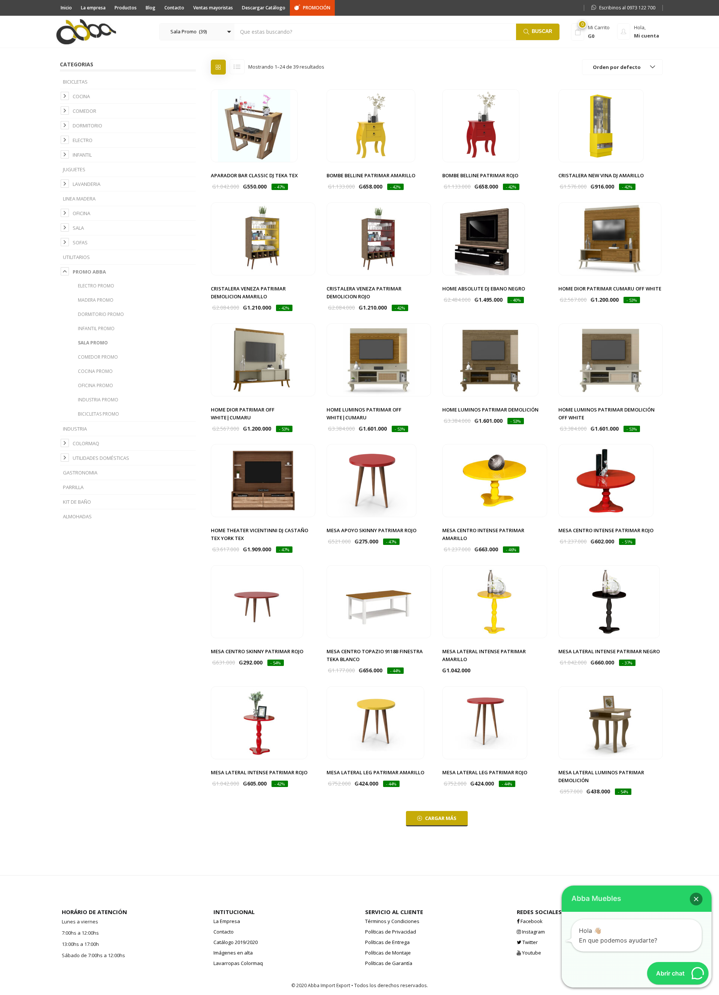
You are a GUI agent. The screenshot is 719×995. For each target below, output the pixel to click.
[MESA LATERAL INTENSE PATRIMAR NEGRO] (609, 601)
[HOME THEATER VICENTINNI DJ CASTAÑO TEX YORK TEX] (263, 480)
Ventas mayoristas (213, 7)
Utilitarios (76, 257)
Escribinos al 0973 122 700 (627, 7)
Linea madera (79, 198)
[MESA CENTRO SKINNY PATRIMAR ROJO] (257, 601)
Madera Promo (95, 300)
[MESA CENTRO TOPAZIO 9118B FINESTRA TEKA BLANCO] (379, 601)
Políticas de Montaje (388, 952)
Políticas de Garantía (388, 963)
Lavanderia (86, 184)
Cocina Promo (95, 371)
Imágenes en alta (233, 952)
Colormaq (86, 443)
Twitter (529, 942)
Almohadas (77, 516)
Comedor (84, 111)
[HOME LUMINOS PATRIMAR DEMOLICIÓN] (490, 359)
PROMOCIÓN (316, 7)
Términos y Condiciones (392, 921)
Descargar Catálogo (263, 7)
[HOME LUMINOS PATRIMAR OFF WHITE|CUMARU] (379, 359)
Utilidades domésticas (101, 458)
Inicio (66, 7)
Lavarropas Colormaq (238, 963)
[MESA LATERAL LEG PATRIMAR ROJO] (485, 722)
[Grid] (218, 67)
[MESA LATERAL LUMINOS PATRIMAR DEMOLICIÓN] (610, 722)
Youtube (531, 952)
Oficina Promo (95, 385)
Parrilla (73, 487)
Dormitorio (87, 125)
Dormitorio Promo (101, 314)
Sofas (80, 242)
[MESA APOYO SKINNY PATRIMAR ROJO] (371, 480)
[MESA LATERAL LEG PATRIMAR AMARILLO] (375, 722)
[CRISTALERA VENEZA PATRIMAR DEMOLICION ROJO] (379, 238)
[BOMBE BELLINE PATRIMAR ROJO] (481, 125)
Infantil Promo (96, 328)
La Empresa (226, 921)
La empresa (93, 7)
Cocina (81, 96)
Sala (78, 227)
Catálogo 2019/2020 (235, 942)
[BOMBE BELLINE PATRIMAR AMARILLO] (371, 125)
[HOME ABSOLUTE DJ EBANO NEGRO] (484, 238)
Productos (126, 7)
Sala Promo (93, 343)
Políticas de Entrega (387, 942)
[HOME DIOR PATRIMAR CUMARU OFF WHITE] (610, 238)
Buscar (542, 31)
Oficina (81, 213)
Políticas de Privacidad (390, 931)
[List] (237, 66)
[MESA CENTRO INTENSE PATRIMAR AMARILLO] (494, 480)
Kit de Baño (77, 501)
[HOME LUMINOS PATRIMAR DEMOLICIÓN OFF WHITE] (610, 359)
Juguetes (74, 169)
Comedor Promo (98, 357)
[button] (197, 32)
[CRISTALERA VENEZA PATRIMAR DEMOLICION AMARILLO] (263, 238)
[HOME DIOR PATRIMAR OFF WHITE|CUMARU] (263, 359)
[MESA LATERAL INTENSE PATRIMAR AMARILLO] (494, 601)
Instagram (533, 931)
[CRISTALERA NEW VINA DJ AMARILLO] (601, 125)
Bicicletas (75, 81)
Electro (82, 140)
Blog (150, 7)
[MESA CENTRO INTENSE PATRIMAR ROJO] (606, 480)
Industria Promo (98, 400)
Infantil (82, 154)
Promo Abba (89, 271)
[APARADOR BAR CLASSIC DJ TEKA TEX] (254, 125)
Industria (75, 428)
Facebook (531, 921)
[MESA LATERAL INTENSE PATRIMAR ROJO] (259, 722)
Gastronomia (80, 472)
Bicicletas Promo (98, 414)
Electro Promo (96, 286)
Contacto (174, 7)
